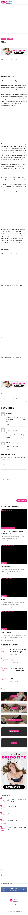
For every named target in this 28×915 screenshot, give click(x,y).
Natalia (12, 660)
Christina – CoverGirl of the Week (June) (17, 669)
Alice (3, 600)
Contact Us (19, 911)
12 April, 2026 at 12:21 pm (11, 415)
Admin (4, 541)
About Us (12, 911)
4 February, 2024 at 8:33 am (12, 430)
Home (7, 911)
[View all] (14, 696)
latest (3, 38)
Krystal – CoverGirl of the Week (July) (18, 651)
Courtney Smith (6, 567)
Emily (12, 679)
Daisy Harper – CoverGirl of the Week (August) (12, 532)
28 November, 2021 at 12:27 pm (13, 444)
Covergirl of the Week (8, 528)
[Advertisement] (14, 19)
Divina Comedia (6, 633)
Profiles (10, 38)
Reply (8, 424)
